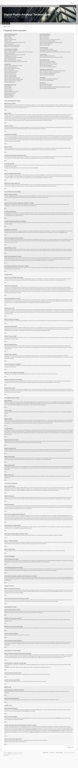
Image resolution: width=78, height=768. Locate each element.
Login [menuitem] (73, 3)
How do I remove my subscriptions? (47, 74)
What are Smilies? (8, 88)
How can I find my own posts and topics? (48, 66)
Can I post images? (8, 90)
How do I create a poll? (9, 69)
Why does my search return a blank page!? (48, 64)
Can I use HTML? (8, 87)
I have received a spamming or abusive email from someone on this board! (55, 51)
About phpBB (25, 711)
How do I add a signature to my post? (12, 68)
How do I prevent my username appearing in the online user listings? (18, 51)
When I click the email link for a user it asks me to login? (15, 61)
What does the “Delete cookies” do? (11, 46)
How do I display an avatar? (10, 58)
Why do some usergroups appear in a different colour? (51, 42)
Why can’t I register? (8, 38)
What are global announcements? (11, 91)
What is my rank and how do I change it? (12, 60)
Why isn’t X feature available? (46, 85)
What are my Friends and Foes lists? (47, 55)
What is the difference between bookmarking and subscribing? (52, 70)
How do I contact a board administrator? (48, 88)
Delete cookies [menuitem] (59, 752)
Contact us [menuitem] (52, 752)
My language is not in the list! (10, 56)
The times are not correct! (9, 53)
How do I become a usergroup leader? (48, 41)
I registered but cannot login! (10, 39)
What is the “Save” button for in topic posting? (13, 79)
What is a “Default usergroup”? (46, 43)
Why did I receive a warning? (10, 76)
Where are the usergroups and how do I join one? (50, 39)
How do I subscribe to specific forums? (48, 73)
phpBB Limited (39, 709)
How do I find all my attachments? (47, 80)
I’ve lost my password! (8, 43)
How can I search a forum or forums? (47, 61)
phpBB (61, 232)
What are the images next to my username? (13, 57)
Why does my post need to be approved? (12, 80)
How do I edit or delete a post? (10, 67)
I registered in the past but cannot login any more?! (14, 42)
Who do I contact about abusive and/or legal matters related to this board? (55, 87)
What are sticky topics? (9, 94)
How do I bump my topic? (9, 82)
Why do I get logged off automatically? (12, 45)
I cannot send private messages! (46, 49)
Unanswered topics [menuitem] (64, 6)
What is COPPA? (7, 36)
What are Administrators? (45, 35)
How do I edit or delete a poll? (10, 72)
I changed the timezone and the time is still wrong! (14, 54)
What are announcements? (10, 93)
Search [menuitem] (7, 23)
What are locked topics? (9, 95)
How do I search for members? (46, 65)
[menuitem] (5, 755)
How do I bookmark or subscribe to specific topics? (50, 72)
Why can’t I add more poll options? (11, 71)
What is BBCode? (8, 86)
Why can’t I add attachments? (10, 75)
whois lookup (23, 727)
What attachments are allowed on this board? (49, 78)
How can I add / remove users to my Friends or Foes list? (51, 57)
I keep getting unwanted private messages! (48, 50)
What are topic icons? (8, 97)
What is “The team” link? (45, 45)
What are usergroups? (44, 38)
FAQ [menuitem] (3, 23)
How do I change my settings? (10, 50)
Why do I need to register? (9, 35)
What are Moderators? (44, 36)
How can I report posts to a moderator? (12, 78)
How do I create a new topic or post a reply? (13, 65)
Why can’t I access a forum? (10, 73)
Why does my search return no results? (48, 62)
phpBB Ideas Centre (60, 718)
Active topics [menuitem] (72, 6)
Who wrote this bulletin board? (46, 84)
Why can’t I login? (8, 41)
